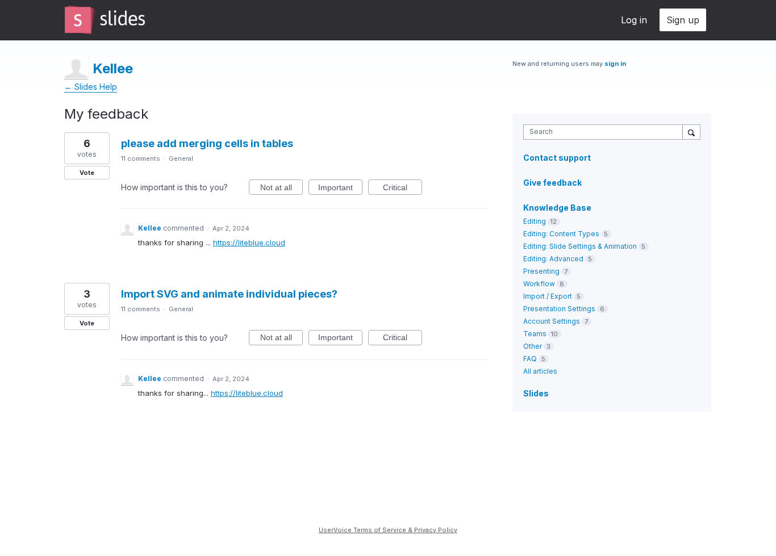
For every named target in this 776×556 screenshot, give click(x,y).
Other (532, 346)
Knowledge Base (557, 207)
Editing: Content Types (561, 233)
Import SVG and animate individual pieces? (229, 294)
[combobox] (606, 132)
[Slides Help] (104, 20)
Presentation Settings (559, 308)
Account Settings (551, 321)
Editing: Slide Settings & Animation (580, 246)
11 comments (140, 158)
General (181, 158)
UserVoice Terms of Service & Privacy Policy (388, 530)
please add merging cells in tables (207, 143)
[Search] (691, 131)
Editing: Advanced (553, 258)
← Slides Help (90, 86)
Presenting (541, 271)
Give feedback (552, 182)
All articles (540, 371)
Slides (536, 393)
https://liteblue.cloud (249, 242)
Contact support (557, 158)
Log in (634, 20)
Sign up (682, 20)
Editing (534, 221)
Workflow (539, 283)
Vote (87, 173)
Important (340, 189)
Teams (534, 333)
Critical (402, 189)
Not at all (281, 189)
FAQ (530, 358)
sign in (615, 64)
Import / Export (547, 296)
